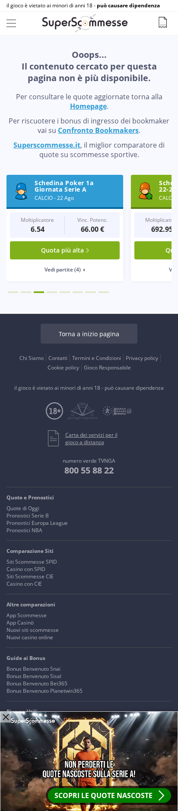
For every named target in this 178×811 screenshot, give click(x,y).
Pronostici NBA (24, 530)
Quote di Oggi (22, 508)
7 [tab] (91, 292)
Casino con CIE (24, 583)
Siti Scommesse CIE (30, 576)
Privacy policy (142, 358)
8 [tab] (104, 292)
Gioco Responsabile (107, 367)
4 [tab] (52, 292)
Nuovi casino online (29, 637)
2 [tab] (26, 292)
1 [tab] (13, 292)
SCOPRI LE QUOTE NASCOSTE (103, 795)
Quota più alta (62, 250)
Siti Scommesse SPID (31, 561)
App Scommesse (26, 615)
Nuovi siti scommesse (32, 630)
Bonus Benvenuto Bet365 (36, 683)
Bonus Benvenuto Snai (33, 668)
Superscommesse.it (46, 145)
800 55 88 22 (89, 470)
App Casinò (20, 622)
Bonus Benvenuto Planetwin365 (44, 690)
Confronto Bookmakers (98, 130)
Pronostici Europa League (37, 523)
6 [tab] (78, 292)
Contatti (57, 358)
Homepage (88, 106)
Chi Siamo (31, 358)
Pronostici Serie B (27, 515)
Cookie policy (63, 367)
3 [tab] (39, 292)
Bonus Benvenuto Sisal (33, 676)
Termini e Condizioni (96, 358)
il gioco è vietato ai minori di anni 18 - (83, 5)
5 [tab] (65, 292)
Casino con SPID (25, 569)
